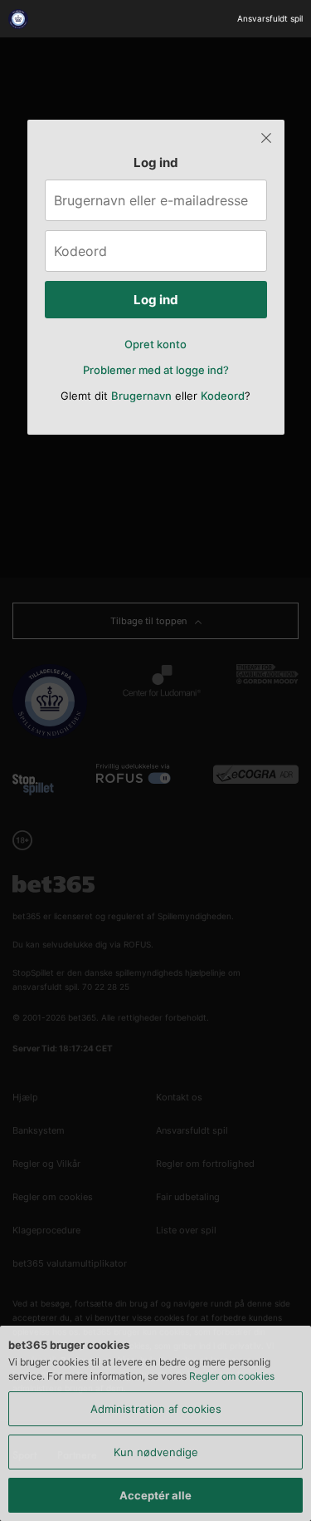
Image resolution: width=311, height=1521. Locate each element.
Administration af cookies (155, 1408)
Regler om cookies (232, 1376)
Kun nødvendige (156, 1452)
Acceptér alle (155, 1495)
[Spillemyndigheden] (20, 19)
